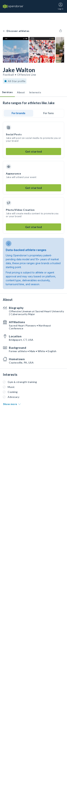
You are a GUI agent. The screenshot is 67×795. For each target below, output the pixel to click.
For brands (18, 113)
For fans (48, 113)
